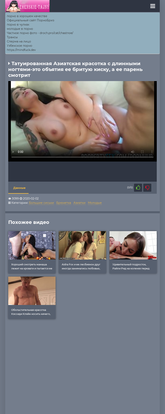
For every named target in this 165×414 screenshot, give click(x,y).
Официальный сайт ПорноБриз (30, 20)
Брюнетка (63, 203)
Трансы (12, 37)
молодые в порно (20, 29)
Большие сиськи (41, 203)
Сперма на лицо (19, 41)
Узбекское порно (19, 45)
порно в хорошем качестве (27, 16)
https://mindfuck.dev (21, 50)
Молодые (95, 203)
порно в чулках (18, 24)
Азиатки (79, 203)
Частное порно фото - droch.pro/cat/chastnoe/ (40, 33)
